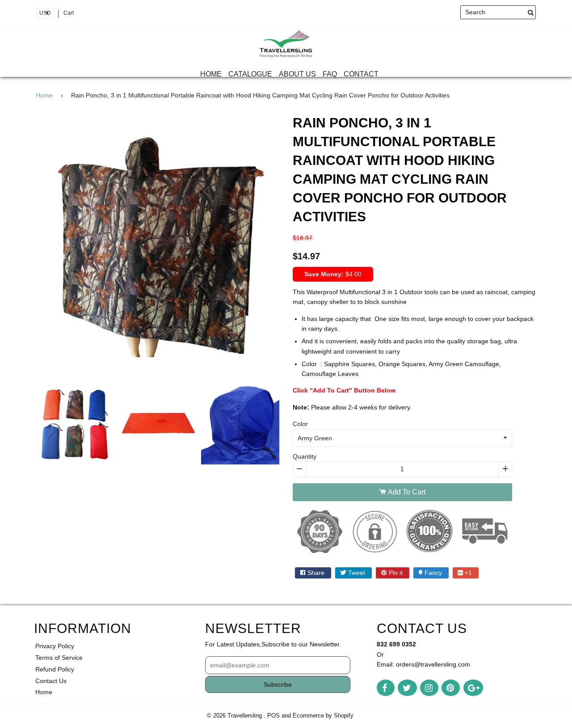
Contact (361, 74)
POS (273, 716)
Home (211, 74)
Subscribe (278, 684)
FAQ (330, 74)
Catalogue (250, 74)
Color (300, 423)
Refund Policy (54, 669)
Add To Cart (405, 492)
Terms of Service (59, 657)
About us (297, 74)
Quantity (304, 456)
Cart (68, 13)
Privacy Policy (54, 646)
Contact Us (51, 680)
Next (293, 255)
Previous (22, 255)
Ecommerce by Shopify (323, 716)
